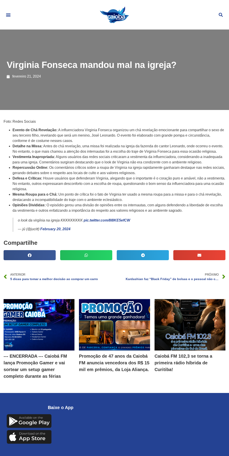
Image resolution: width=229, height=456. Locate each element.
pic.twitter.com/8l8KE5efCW (107, 220)
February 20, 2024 (55, 229)
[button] (8, 15)
